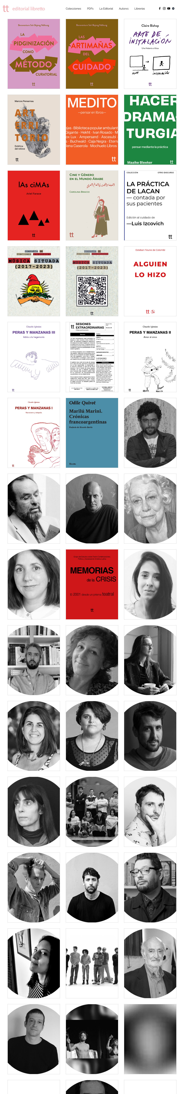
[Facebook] (160, 8)
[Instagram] (164, 8)
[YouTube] (169, 8)
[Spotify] (173, 8)
